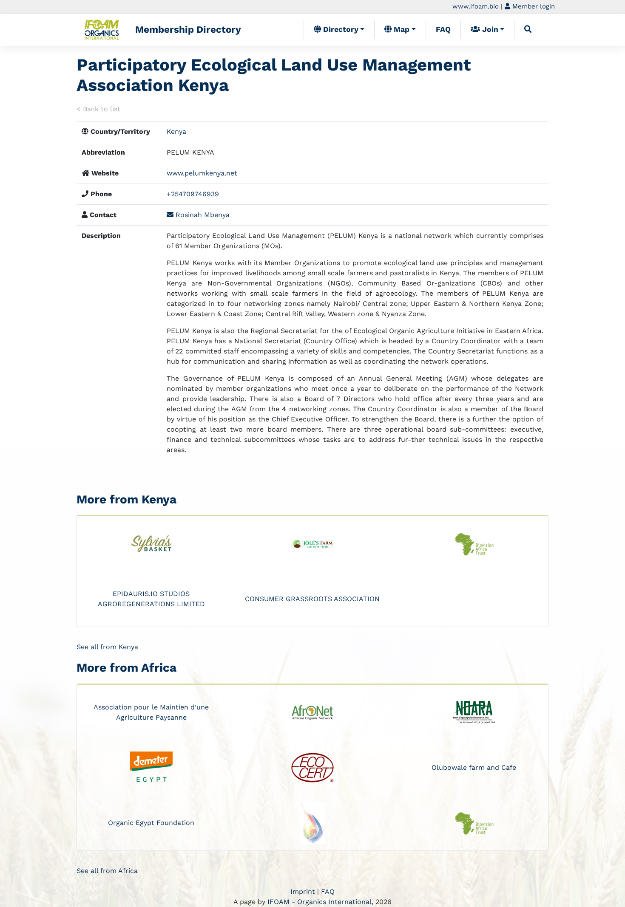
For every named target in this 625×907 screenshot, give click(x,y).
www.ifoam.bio (475, 6)
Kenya (176, 131)
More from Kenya (126, 499)
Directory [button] (339, 29)
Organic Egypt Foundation (151, 823)
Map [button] (400, 29)
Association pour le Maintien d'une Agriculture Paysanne (151, 712)
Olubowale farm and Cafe (474, 767)
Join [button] (489, 29)
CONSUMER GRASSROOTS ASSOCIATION (312, 599)
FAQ (443, 29)
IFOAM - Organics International (319, 902)
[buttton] (528, 29)
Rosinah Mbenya (201, 215)
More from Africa (126, 668)
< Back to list (98, 109)
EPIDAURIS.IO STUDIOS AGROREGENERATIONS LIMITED (151, 599)
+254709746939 (193, 194)
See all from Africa (107, 871)
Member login (532, 6)
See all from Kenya (107, 647)
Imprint (302, 891)
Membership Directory (188, 29)
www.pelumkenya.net (202, 173)
